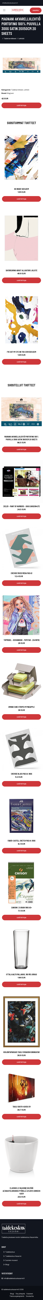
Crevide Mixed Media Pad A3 (21, 573)
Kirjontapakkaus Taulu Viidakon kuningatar (21, 1052)
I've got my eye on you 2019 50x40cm (21, 352)
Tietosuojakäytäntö (17, 1296)
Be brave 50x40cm (21, 189)
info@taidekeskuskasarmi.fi (10, 3)
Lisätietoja (21, 105)
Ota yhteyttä (20, 1294)
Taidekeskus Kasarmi (13, 1256)
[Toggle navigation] (4, 10)
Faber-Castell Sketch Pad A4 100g (21, 840)
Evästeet (29, 1294)
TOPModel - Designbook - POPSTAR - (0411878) (22, 640)
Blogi (7, 1264)
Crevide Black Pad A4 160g (21, 773)
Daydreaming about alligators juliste (21, 270)
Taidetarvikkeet (10, 38)
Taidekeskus (10, 1252)
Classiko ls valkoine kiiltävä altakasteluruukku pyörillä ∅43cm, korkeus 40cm (21, 1191)
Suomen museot (11, 1260)
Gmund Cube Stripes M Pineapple (21, 707)
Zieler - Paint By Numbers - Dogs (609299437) (21, 506)
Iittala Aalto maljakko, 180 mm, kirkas (21, 974)
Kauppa (36, 10)
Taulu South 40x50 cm (21, 1106)
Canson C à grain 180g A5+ (21, 907)
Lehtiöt (21, 38)
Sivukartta (30, 1296)
